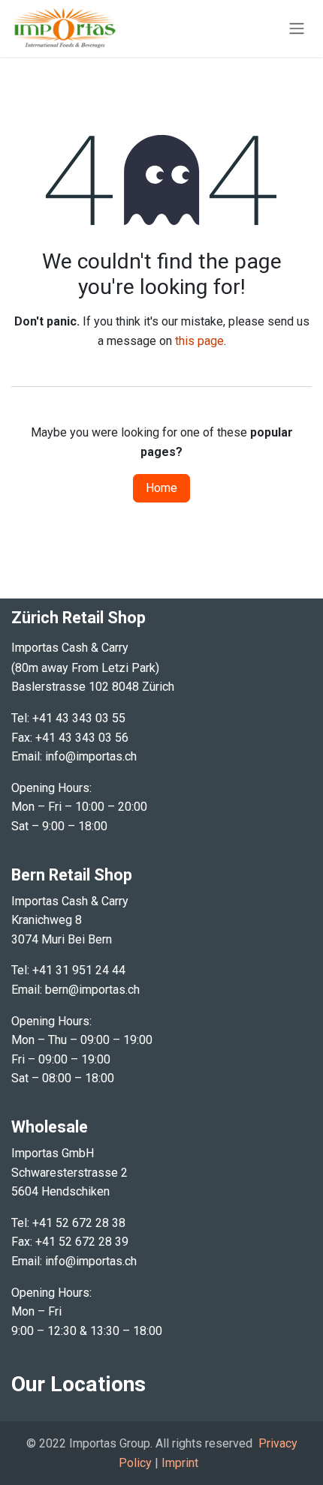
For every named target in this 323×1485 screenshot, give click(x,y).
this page (199, 341)
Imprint (180, 1463)
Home (161, 488)
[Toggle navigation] (297, 29)
